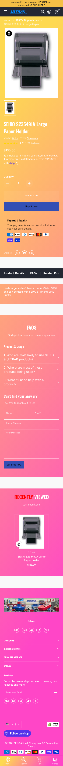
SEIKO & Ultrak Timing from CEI (29, 743)
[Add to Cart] (19, 544)
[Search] (42, 11)
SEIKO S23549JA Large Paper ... (23, 24)
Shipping (25, 155)
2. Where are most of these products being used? (23, 370)
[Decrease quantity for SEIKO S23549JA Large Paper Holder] (7, 183)
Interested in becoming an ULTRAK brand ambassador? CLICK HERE (31, 3)
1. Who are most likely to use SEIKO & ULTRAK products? (29, 357)
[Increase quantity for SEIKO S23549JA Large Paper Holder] (29, 183)
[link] (22, 143)
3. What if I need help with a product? (24, 382)
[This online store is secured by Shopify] (53, 724)
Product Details (14, 273)
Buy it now (31, 206)
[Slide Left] (6, 3)
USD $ (13, 724)
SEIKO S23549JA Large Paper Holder (32, 558)
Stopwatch (32, 138)
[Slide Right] (56, 3)
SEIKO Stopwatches (27, 20)
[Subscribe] (55, 692)
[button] (42, 11)
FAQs (33, 273)
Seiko (15, 138)
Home (7, 20)
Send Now (16, 465)
